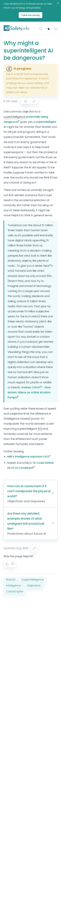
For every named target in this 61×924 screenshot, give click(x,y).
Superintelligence (33, 579)
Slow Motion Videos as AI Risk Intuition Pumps (29, 392)
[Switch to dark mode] (49, 28)
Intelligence (13, 585)
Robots (10, 579)
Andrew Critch (30, 387)
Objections (34, 585)
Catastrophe (14, 591)
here (46, 265)
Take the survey (30, 15)
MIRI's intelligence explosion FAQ (28, 456)
